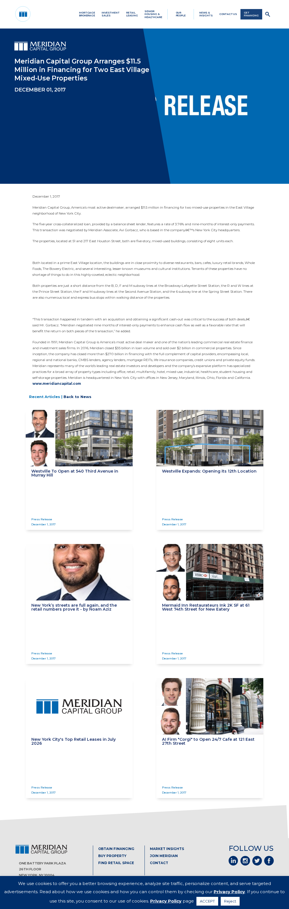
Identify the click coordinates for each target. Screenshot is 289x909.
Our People (181, 14)
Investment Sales (110, 14)
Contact (159, 863)
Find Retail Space (116, 863)
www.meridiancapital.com (56, 384)
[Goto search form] (268, 14)
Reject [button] (230, 901)
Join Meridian (164, 856)
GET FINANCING (251, 14)
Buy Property (112, 856)
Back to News (77, 397)
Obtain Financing (116, 849)
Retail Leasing (132, 14)
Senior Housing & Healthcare (153, 14)
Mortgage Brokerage (87, 14)
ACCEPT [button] (207, 901)
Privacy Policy (229, 891)
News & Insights (206, 14)
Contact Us (228, 14)
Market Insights (167, 849)
